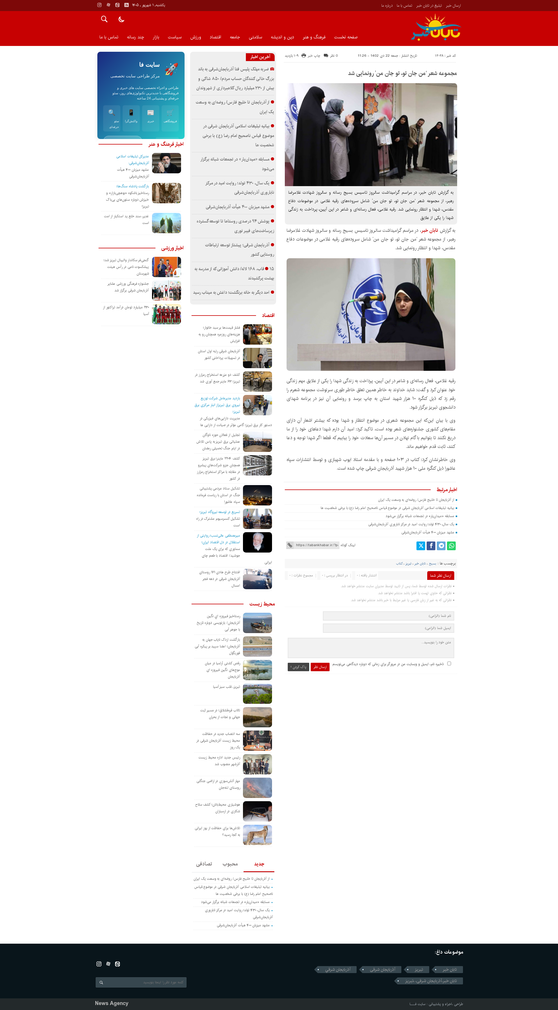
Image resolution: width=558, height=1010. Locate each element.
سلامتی (255, 37)
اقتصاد (215, 37)
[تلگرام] (441, 545)
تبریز (408, 563)
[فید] (126, 5)
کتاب (399, 563)
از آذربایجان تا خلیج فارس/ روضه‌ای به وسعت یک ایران (416, 500)
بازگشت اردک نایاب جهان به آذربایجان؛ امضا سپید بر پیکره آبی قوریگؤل (217, 646)
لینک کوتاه (348, 545)
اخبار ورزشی (172, 248)
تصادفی (204, 864)
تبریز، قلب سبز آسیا (226, 687)
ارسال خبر (453, 5)
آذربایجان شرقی (382, 969)
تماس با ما (404, 5)
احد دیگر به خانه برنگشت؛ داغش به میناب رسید (231, 292)
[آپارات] (108, 5)
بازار (156, 37)
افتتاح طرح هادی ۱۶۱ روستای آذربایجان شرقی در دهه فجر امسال (219, 578)
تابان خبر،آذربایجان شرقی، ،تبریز (431, 980)
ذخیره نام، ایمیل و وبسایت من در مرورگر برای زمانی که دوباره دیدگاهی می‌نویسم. (388, 664)
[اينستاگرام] (99, 5)
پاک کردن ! (298, 667)
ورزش (195, 37)
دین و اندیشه (282, 37)
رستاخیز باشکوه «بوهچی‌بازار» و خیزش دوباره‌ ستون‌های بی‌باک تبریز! (127, 199)
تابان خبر (420, 563)
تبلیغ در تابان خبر (429, 5)
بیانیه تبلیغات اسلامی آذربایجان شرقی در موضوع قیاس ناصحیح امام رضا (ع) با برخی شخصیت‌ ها (386, 508)
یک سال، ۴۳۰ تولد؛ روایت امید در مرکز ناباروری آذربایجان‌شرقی (411, 524)
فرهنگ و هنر (314, 37)
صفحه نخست (345, 37)
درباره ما (387, 5)
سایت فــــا (417, 1004)
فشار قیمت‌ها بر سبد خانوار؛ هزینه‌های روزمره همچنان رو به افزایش (219, 334)
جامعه (235, 37)
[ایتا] (117, 5)
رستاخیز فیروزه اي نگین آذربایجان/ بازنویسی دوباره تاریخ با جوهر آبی (218, 622)
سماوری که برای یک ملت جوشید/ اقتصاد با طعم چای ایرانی (237, 555)
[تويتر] (420, 545)
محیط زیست (262, 604)
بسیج (432, 563)
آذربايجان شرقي (337, 969)
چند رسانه (135, 37)
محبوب (230, 864)
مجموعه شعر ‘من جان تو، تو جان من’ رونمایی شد (402, 73)
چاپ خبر (314, 55)
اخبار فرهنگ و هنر (166, 144)
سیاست (175, 37)
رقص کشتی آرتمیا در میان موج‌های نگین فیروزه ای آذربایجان (222, 669)
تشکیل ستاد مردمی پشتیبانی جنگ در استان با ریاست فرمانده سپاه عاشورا (218, 495)
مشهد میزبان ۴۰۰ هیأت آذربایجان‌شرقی (427, 532)
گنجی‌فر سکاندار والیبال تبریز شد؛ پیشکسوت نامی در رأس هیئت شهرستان (126, 266)
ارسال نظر (320, 667)
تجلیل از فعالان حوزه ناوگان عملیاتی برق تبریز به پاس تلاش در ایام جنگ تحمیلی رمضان (218, 441)
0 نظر (334, 55)
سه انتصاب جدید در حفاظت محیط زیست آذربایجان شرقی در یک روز (218, 740)
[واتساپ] (451, 545)
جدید (259, 864)
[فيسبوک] (431, 545)
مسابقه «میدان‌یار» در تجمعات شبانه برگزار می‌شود (420, 516)
